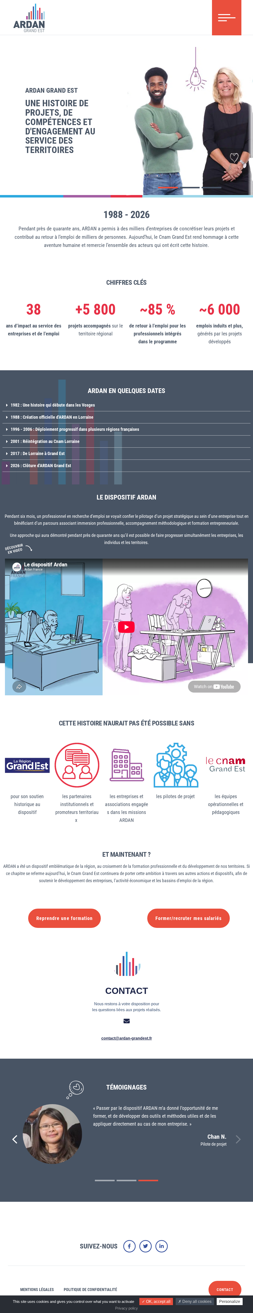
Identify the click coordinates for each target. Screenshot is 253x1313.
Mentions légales (37, 1289)
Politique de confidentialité (90, 1289)
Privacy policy (126, 1308)
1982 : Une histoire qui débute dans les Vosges (53, 405)
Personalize (229, 1301)
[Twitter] (145, 1246)
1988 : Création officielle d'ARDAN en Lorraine (52, 417)
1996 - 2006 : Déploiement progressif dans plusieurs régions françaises (75, 429)
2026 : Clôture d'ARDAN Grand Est (41, 465)
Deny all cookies (196, 1301)
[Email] (127, 1021)
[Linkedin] (161, 1246)
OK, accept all (157, 1301)
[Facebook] (129, 1246)
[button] (168, 187)
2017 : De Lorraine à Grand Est (38, 453)
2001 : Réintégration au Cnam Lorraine (45, 441)
